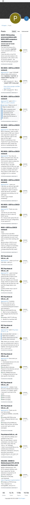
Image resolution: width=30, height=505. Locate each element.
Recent (14, 31)
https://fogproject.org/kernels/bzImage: (12, 480)
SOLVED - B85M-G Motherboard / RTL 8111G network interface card (10, 463)
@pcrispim (5, 105)
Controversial (25, 31)
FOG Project (21, 498)
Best (19, 31)
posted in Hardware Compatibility (9, 92)
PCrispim (25, 49)
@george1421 (5, 72)
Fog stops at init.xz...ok (9, 434)
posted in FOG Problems (6, 64)
